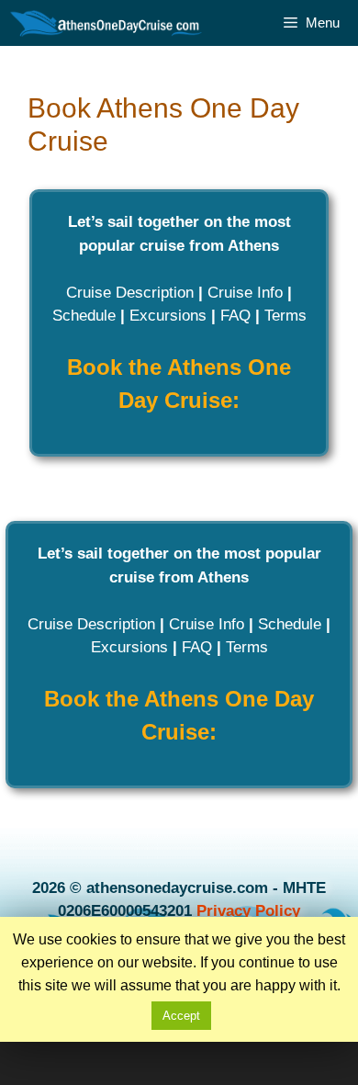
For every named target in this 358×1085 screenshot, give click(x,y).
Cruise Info (245, 292)
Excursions (168, 315)
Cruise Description (130, 292)
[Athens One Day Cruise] (107, 23)
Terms (285, 315)
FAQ (235, 315)
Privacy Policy (248, 911)
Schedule (84, 315)
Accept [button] (181, 1016)
